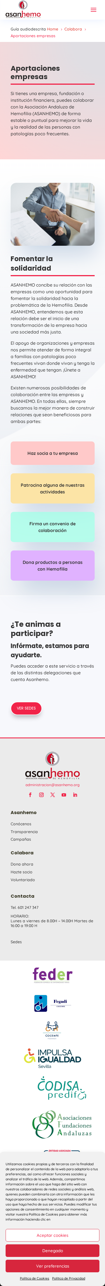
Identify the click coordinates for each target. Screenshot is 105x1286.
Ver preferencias (52, 1266)
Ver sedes (26, 708)
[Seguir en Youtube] (63, 794)
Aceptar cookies (52, 1235)
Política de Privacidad (68, 1278)
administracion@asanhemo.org (52, 785)
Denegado (52, 1250)
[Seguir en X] (52, 794)
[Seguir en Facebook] (30, 794)
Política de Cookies (34, 1278)
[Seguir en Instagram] (41, 794)
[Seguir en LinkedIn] (75, 794)
